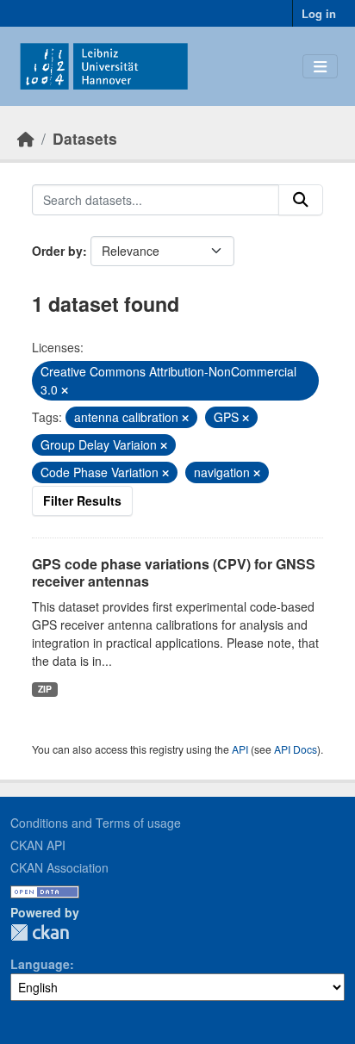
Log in (319, 13)
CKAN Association (59, 867)
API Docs (295, 749)
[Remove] (64, 390)
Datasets (85, 138)
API (240, 749)
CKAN (39, 932)
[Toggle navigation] (320, 66)
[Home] (25, 138)
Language (40, 964)
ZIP (45, 688)
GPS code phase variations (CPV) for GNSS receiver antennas (173, 573)
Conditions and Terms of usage (95, 822)
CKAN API (37, 845)
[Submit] (300, 199)
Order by (57, 250)
